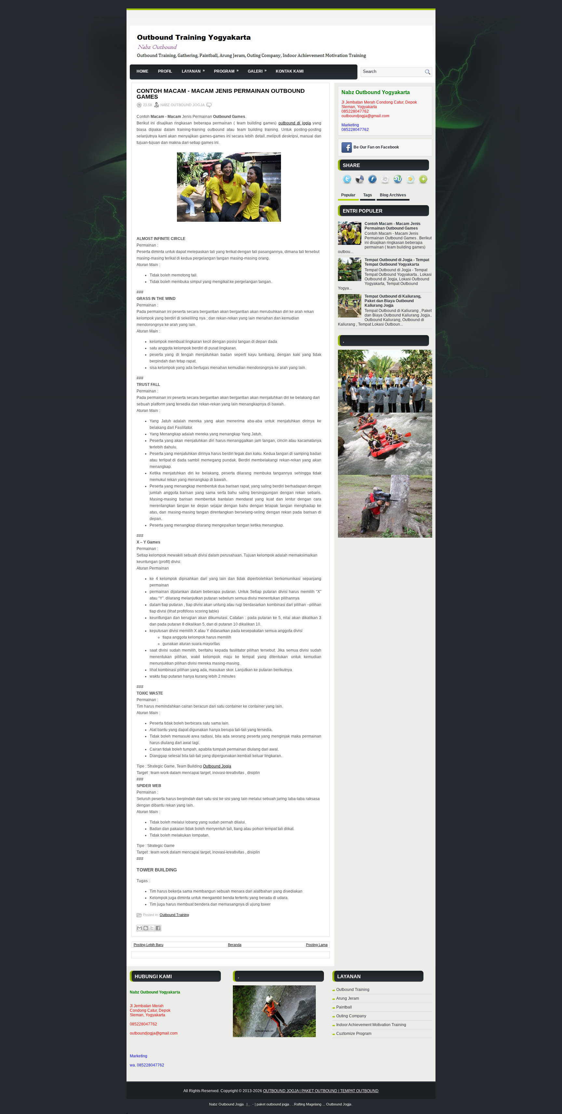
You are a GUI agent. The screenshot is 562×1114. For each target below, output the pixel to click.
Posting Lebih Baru (148, 945)
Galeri (257, 71)
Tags (367, 195)
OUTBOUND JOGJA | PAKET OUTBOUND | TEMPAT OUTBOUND (321, 1091)
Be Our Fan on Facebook (376, 147)
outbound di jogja (294, 123)
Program (226, 71)
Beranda (234, 945)
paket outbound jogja (273, 1104)
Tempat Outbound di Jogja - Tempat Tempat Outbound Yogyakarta (397, 262)
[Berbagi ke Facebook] (158, 928)
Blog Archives (393, 195)
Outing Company (351, 1016)
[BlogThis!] (145, 928)
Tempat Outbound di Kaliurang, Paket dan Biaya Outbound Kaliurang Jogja (393, 301)
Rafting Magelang (307, 1104)
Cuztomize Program (353, 1033)
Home (142, 71)
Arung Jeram (347, 998)
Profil (165, 71)
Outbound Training (174, 915)
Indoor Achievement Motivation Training (371, 1024)
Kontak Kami (289, 71)
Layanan (193, 71)
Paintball (344, 1007)
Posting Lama (317, 945)
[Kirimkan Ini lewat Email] (139, 928)
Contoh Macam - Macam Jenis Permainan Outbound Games (221, 94)
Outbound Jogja (217, 766)
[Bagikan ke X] (152, 928)
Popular (348, 195)
